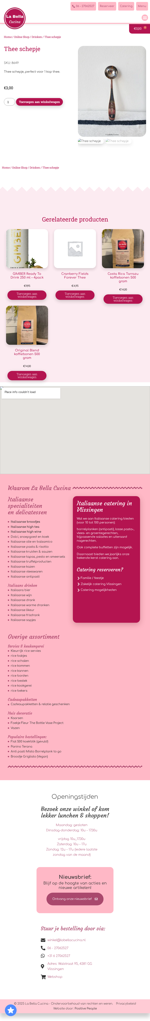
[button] (145, 17)
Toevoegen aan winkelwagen (39, 102)
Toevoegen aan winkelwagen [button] (27, 295)
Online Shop (21, 37)
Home (8, 37)
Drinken (37, 37)
